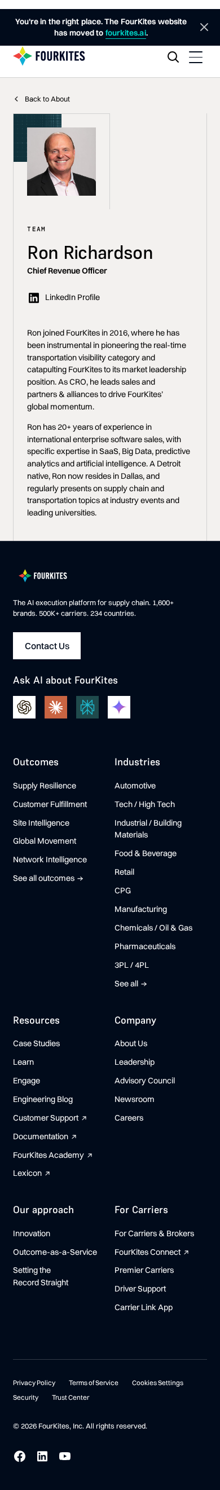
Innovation (31, 1233)
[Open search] (173, 57)
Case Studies (36, 1043)
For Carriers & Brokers (154, 1233)
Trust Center (70, 1397)
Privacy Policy (34, 1382)
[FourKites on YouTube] (65, 1456)
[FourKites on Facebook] (20, 1456)
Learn (23, 1062)
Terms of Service (93, 1382)
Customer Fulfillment (50, 804)
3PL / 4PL (132, 965)
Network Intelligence (50, 859)
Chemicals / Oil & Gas (153, 928)
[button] (195, 57)
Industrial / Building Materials (148, 829)
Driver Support (140, 1289)
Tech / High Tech (145, 804)
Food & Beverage (146, 853)
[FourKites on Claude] (56, 707)
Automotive (135, 786)
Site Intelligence (41, 823)
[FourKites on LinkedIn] (42, 1456)
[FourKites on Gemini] (119, 707)
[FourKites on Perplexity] (87, 707)
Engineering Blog (43, 1099)
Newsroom (135, 1099)
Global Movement (44, 841)
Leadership (135, 1062)
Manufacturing (141, 909)
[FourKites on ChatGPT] (24, 707)
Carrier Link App (144, 1307)
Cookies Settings (157, 1382)
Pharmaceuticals (145, 946)
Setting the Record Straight (40, 1276)
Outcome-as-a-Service (55, 1252)
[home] (49, 57)
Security (25, 1397)
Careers (129, 1118)
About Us (131, 1043)
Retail (124, 872)
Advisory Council (145, 1080)
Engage (26, 1080)
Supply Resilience (44, 786)
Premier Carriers (144, 1270)
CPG (123, 890)
